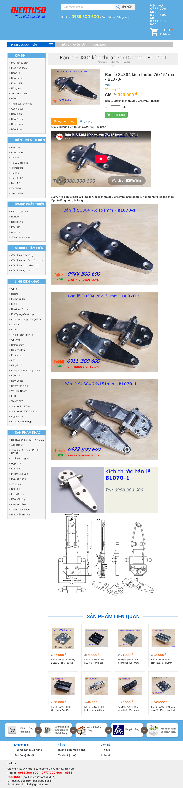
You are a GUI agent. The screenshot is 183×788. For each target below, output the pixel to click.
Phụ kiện (15, 226)
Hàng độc (99, 44)
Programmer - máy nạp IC (26, 370)
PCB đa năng (18, 478)
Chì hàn (15, 468)
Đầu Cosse (17, 380)
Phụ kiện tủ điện (19, 62)
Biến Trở (15, 183)
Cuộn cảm (17, 152)
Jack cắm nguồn (20, 458)
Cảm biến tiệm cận (21, 270)
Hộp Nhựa (16, 463)
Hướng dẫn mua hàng (28, 749)
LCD (13, 395)
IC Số (14, 303)
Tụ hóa (15, 172)
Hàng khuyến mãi (73, 44)
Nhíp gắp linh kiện (21, 514)
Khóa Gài (16, 83)
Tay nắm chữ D (19, 93)
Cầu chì (15, 375)
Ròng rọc (16, 88)
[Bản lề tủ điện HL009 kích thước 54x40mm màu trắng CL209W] (163, 638)
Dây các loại (18, 349)
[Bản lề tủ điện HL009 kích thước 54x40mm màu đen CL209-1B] (63, 686)
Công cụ (16, 484)
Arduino (15, 232)
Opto (14, 288)
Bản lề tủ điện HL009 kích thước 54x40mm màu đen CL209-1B (61, 709)
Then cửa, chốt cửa (21, 103)
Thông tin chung (64, 121)
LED (13, 360)
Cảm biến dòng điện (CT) (25, 265)
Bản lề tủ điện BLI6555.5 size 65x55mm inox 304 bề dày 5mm (163, 709)
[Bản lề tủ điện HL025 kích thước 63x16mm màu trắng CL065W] (96, 686)
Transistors (17, 167)
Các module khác (21, 237)
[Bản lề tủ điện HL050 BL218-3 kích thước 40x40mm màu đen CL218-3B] (96, 638)
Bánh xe (15, 72)
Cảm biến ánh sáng (22, 255)
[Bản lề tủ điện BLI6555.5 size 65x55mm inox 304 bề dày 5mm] (163, 686)
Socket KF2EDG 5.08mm (24, 411)
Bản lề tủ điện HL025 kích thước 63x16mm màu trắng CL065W (94, 709)
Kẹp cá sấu (17, 416)
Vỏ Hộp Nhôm (19, 390)
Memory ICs (18, 298)
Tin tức (105, 749)
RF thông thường (20, 211)
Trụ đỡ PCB (17, 401)
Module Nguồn (19, 473)
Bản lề (14, 98)
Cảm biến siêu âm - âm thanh (27, 260)
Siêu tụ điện (17, 193)
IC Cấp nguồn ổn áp (22, 314)
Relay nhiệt (17, 344)
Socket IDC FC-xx (20, 406)
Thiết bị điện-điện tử (22, 334)
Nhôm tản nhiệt (19, 385)
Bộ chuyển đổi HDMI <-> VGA (27, 439)
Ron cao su (17, 124)
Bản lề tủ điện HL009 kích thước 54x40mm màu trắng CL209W (161, 661)
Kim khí (115, 61)
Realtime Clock (19, 309)
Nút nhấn (16, 489)
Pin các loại (17, 355)
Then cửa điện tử (20, 509)
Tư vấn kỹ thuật (24, 755)
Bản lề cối (16, 129)
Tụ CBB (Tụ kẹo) (20, 162)
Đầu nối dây (18, 499)
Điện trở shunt (19, 147)
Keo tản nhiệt (18, 504)
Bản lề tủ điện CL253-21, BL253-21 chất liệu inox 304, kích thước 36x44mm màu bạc (63, 661)
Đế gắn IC (16, 365)
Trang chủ (101, 61)
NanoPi (15, 216)
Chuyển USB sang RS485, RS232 (25, 451)
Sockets (15, 324)
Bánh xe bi (17, 78)
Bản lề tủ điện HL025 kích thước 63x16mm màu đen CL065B (128, 709)
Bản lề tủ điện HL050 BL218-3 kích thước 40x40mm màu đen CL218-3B (94, 661)
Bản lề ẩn (16, 113)
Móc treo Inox (19, 67)
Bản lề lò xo (17, 119)
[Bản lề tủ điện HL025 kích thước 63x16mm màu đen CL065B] (130, 686)
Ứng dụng (86, 121)
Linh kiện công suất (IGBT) (26, 319)
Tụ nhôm (16, 157)
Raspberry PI (18, 221)
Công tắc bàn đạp (21, 421)
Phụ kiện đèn (18, 494)
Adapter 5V (17, 444)
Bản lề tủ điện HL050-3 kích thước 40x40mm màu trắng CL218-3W (129, 661)
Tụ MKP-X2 (17, 177)
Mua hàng (119, 114)
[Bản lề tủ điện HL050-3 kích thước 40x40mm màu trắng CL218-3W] (130, 638)
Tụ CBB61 (16, 188)
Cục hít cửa (17, 108)
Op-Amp (16, 339)
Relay (14, 293)
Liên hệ (105, 755)
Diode (14, 329)
